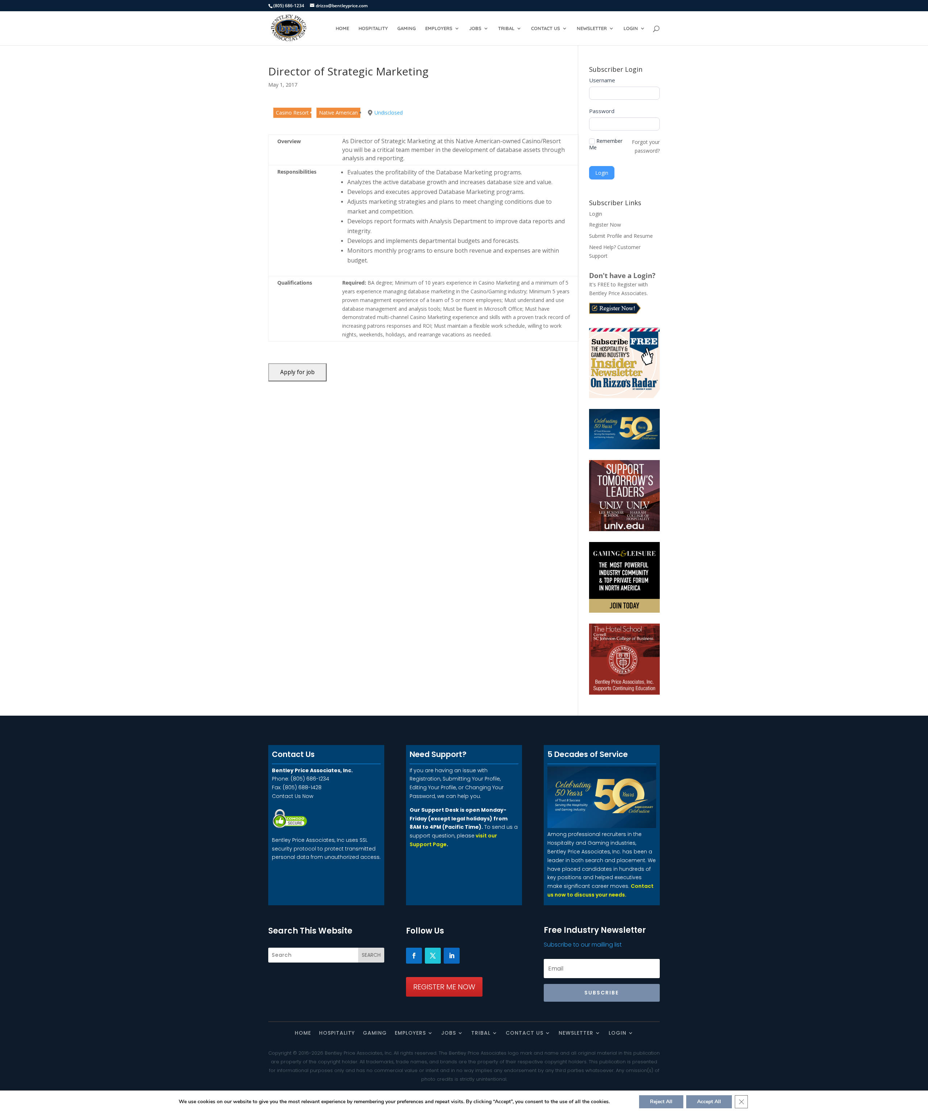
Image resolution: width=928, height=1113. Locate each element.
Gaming (406, 28)
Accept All (709, 1101)
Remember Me (605, 144)
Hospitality (373, 28)
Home (342, 28)
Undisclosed (388, 112)
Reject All (661, 1101)
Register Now (605, 224)
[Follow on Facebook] (414, 956)
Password (601, 111)
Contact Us (545, 28)
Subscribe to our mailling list (583, 944)
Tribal (506, 28)
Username (602, 80)
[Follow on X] (433, 956)
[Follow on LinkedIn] (452, 956)
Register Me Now (444, 987)
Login (631, 28)
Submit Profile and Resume (621, 235)
